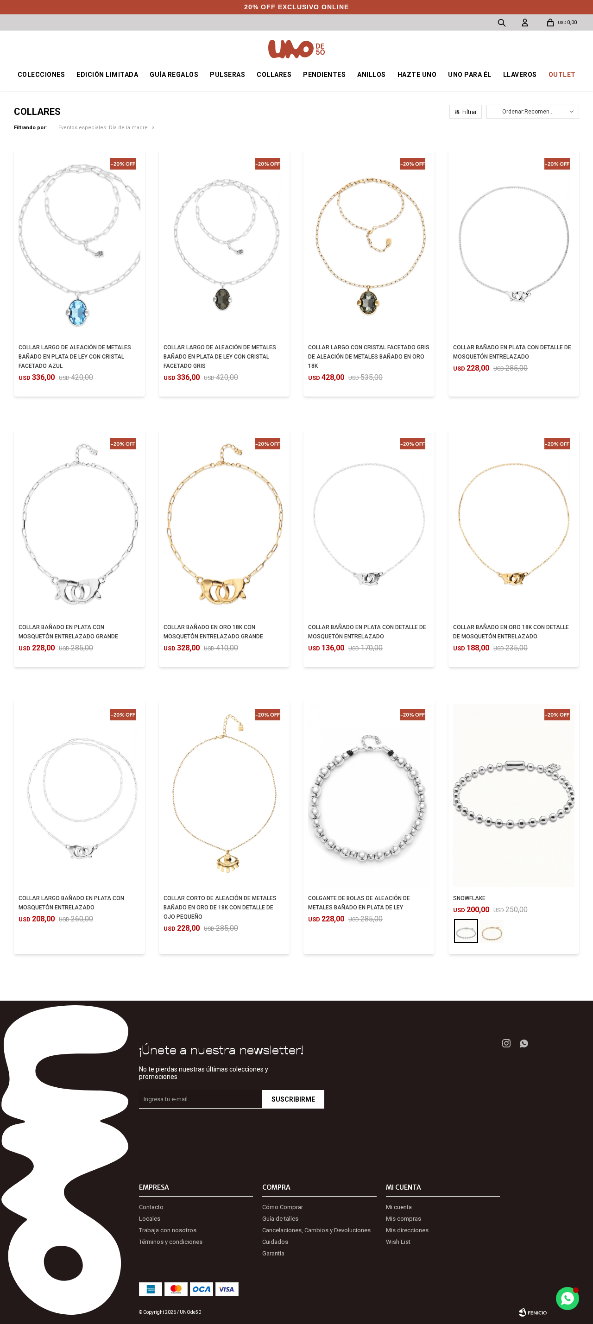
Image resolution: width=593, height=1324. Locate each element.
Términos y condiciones (170, 1241)
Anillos (371, 74)
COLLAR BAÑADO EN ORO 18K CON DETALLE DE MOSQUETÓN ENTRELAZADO (511, 632)
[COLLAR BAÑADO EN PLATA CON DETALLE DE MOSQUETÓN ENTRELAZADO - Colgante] (514, 244)
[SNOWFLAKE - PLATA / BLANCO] (514, 795)
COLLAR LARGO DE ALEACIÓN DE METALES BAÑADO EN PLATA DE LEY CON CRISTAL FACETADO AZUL (75, 356)
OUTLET (562, 74)
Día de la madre (103, 128)
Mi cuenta (399, 1207)
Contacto (151, 1207)
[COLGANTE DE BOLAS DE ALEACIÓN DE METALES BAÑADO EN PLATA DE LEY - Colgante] (369, 795)
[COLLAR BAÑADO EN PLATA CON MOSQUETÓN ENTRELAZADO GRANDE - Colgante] (79, 525)
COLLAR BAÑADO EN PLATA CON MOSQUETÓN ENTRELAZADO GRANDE (68, 632)
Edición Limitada (107, 74)
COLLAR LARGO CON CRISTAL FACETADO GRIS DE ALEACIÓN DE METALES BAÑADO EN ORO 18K (368, 356)
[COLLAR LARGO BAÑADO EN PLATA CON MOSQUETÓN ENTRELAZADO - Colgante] (79, 795)
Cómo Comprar (282, 1207)
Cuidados (275, 1241)
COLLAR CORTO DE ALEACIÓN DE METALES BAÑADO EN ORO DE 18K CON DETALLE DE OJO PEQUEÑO (220, 907)
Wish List (398, 1241)
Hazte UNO (417, 74)
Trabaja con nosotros (167, 1230)
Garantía (273, 1253)
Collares (274, 74)
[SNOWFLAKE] (466, 931)
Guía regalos (174, 74)
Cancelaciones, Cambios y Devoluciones (316, 1230)
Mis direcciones (407, 1230)
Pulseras (227, 74)
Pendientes (324, 74)
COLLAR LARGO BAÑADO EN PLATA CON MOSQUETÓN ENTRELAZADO (71, 903)
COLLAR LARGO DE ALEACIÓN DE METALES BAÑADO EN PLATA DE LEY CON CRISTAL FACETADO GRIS (220, 356)
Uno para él (470, 74)
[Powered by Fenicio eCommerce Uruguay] (533, 1312)
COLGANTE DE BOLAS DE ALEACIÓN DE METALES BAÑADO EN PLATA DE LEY (359, 903)
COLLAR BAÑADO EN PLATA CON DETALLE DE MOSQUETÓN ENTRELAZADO (512, 352)
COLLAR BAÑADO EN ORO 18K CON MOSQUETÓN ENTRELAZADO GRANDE (213, 632)
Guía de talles (280, 1218)
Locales (149, 1218)
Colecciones (41, 74)
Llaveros (520, 74)
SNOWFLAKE (469, 898)
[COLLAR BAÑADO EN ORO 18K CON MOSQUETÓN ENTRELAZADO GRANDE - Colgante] (224, 525)
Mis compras (403, 1218)
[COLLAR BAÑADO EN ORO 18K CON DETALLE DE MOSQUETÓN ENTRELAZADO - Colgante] (514, 525)
